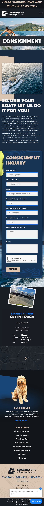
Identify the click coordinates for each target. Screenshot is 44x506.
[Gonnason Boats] (22, 471)
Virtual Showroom (22, 431)
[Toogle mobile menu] (40, 13)
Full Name (11, 170)
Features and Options (16, 227)
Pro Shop (22, 454)
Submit (13, 269)
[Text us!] (36, 502)
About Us (22, 458)
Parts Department (22, 450)
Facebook (7, 477)
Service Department (22, 447)
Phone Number (13, 180)
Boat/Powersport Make (16, 208)
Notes (8, 242)
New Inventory (22, 435)
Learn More (21, 421)
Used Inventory (22, 439)
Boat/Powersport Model (17, 218)
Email (8, 189)
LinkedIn (35, 477)
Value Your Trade (22, 443)
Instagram (21, 477)
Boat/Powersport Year (16, 199)
